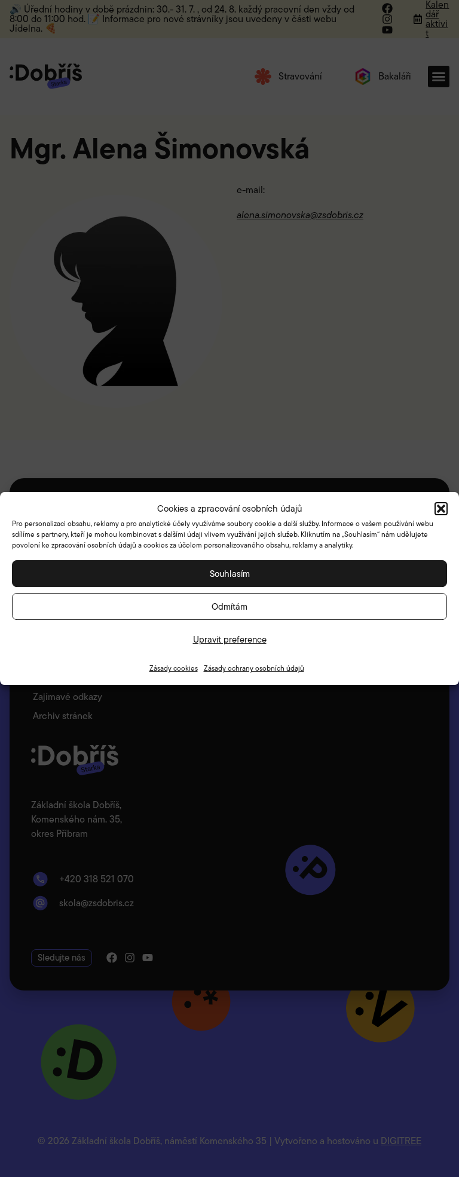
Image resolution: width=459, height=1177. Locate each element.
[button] (441, 509)
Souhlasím (230, 573)
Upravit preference (230, 639)
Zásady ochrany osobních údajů (254, 668)
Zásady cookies (173, 668)
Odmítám (229, 606)
